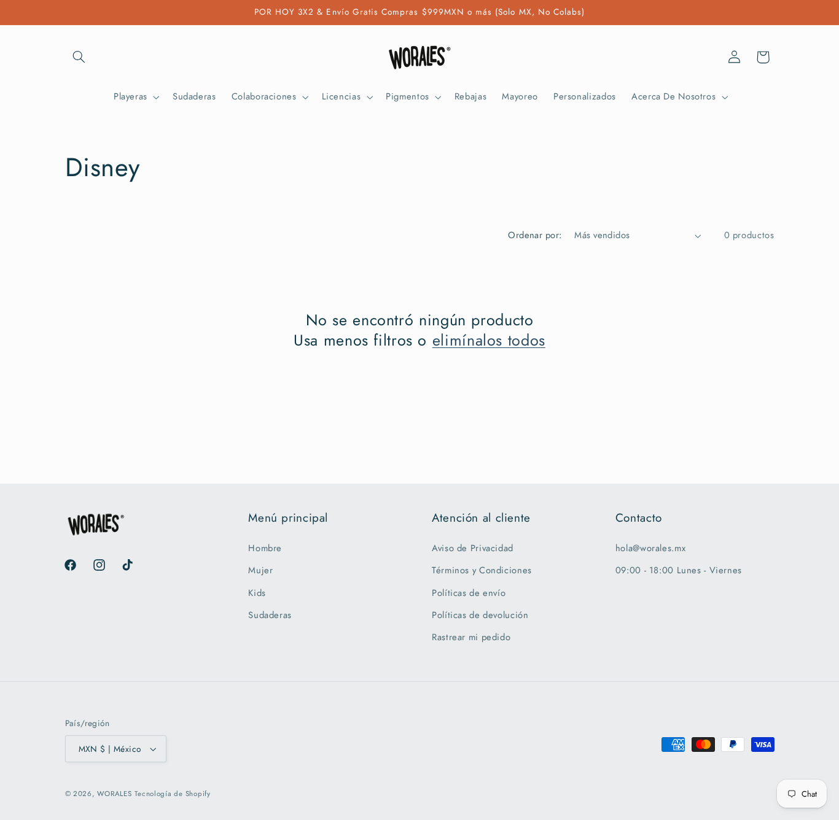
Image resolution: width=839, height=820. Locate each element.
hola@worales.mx (650, 548)
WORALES (114, 794)
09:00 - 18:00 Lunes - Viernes (678, 570)
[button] (79, 57)
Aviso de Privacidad (472, 548)
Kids (257, 593)
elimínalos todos (488, 340)
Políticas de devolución (480, 615)
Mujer (260, 570)
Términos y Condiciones (482, 570)
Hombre (265, 548)
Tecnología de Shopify (172, 794)
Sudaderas (270, 615)
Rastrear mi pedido (471, 637)
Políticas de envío (468, 593)
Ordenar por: (534, 235)
